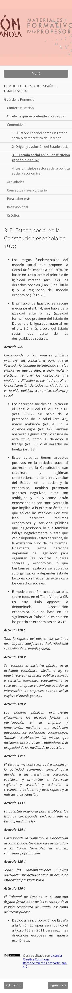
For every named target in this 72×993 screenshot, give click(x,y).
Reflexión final (17, 207)
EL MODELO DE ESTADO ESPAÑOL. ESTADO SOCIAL (30, 88)
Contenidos (15, 124)
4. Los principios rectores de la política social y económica (41, 171)
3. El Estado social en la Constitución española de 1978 (41, 157)
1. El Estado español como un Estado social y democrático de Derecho (39, 135)
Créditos (13, 215)
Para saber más (19, 198)
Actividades (15, 182)
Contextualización (20, 108)
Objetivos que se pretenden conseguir (36, 116)
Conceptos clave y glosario (27, 190)
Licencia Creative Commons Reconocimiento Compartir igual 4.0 (45, 960)
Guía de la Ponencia (19, 99)
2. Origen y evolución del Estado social (40, 146)
